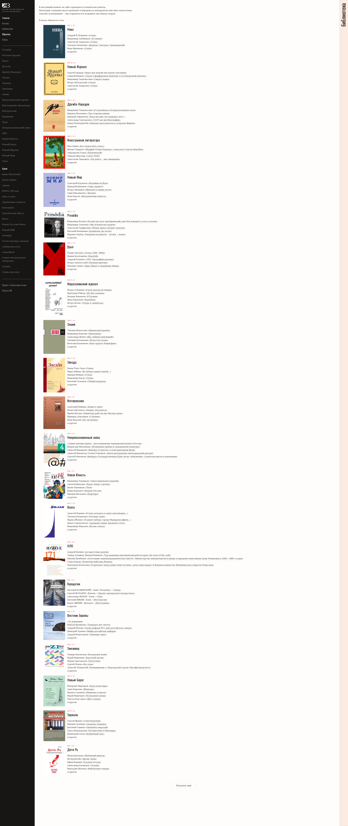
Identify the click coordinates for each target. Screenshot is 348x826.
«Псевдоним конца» (95, 695)
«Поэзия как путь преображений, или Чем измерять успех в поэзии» (122, 221)
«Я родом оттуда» (92, 762)
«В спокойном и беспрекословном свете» (114, 110)
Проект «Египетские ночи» (14, 285)
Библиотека (7, 28)
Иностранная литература (16, 105)
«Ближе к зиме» (95, 406)
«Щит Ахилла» (93, 698)
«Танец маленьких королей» (104, 480)
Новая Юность (10, 138)
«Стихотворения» (92, 720)
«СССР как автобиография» (106, 119)
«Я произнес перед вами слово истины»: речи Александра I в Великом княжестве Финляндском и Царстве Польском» (152, 564)
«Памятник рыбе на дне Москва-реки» (102, 413)
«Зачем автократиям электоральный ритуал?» (130, 453)
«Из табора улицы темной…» (96, 371)
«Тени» (88, 487)
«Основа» (95, 765)
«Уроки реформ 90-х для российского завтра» (108, 627)
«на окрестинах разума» (96, 551)
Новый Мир (8, 155)
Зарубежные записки (13, 202)
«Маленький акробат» (99, 330)
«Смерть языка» (101, 79)
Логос (5, 218)
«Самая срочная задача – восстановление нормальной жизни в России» (104, 443)
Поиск (5, 39)
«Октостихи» (94, 660)
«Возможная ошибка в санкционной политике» (115, 446)
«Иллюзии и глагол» (95, 692)
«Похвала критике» (98, 262)
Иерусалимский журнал (15, 99)
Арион (5, 185)
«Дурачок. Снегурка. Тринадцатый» (106, 45)
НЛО (4, 133)
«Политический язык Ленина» (97, 561)
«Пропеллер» (95, 333)
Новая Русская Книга (14, 224)
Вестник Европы (11, 55)
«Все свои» (88, 664)
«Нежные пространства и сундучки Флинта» (112, 123)
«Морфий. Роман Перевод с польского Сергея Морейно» (114, 149)
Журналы (6, 34)
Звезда (6, 77)
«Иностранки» (102, 602)
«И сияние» (97, 38)
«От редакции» (75, 621)
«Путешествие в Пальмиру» (102, 730)
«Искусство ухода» (98, 340)
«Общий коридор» (96, 381)
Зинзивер (7, 88)
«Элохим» (91, 192)
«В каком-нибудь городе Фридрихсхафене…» (107, 519)
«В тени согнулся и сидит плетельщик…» (106, 513)
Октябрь (7, 235)
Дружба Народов (11, 71)
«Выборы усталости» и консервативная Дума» (111, 449)
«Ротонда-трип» (96, 516)
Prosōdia (6, 49)
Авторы (5, 23)
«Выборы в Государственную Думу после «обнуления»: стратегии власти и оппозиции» (132, 456)
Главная (6, 18)
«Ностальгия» (100, 599)
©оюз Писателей (11, 174)
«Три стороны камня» (98, 113)
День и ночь (9, 196)
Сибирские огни (11, 246)
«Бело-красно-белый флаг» (102, 343)
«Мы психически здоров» (102, 224)
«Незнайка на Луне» (98, 183)
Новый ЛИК (8, 229)
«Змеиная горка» (98, 634)
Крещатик (7, 116)
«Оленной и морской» (96, 727)
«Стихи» (92, 35)
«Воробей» (92, 256)
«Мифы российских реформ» (101, 631)
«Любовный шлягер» (94, 755)
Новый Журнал (10, 149)
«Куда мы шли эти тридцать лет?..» (107, 116)
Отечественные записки (15, 240)
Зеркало (6, 83)
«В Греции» (92, 296)
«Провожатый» (94, 152)
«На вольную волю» (97, 654)
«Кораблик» (90, 299)
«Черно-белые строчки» (97, 484)
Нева (4, 122)
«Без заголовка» (90, 419)
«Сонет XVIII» (93, 155)
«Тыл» (99, 596)
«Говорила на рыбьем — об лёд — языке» (105, 234)
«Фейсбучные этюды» (98, 768)
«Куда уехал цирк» (98, 685)
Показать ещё (183, 785)
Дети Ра (6, 66)
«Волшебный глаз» (94, 733)
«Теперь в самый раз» (92, 302)
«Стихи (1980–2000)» (94, 252)
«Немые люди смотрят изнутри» (108, 227)
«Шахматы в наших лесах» (98, 189)
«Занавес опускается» (96, 410)
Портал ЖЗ (7, 290)
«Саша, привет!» (95, 186)
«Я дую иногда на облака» (98, 289)
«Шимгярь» (89, 689)
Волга (5, 60)
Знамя (5, 94)
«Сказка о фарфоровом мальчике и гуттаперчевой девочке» (115, 75)
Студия (6, 266)
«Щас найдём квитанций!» (100, 336)
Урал (4, 161)
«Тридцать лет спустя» (99, 624)
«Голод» (117, 589)
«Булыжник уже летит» (100, 231)
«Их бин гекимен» (95, 293)
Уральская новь (11, 271)
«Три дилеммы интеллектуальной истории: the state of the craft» (137, 555)
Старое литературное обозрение (14, 259)
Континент (8, 207)
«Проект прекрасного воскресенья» (116, 593)
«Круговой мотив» (94, 657)
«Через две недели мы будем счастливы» (105, 72)
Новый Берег (9, 144)
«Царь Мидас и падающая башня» (101, 265)
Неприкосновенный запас (16, 127)
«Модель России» (92, 490)
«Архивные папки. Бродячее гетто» (106, 522)
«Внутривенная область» (94, 196)
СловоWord (8, 252)
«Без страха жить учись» (91, 146)
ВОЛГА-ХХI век (10, 190)
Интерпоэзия (9, 110)
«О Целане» (94, 416)
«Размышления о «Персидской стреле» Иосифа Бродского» (120, 667)
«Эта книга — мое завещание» (105, 159)
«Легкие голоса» (96, 526)
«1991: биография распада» (99, 259)
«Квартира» (92, 493)
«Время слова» (89, 758)
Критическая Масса (13, 213)
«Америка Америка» (96, 724)
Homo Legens (9, 179)
